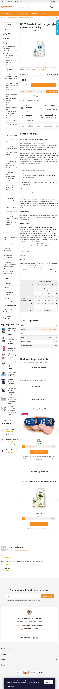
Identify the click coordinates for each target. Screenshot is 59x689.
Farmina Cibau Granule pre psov (12, 153)
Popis (23, 126)
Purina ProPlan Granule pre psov (12, 219)
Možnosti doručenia (53, 74)
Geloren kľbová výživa (10, 311)
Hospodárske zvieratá (9, 293)
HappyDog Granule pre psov (12, 182)
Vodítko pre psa (8, 273)
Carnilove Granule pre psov (11, 125)
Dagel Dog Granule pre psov (12, 132)
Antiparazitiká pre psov (9, 46)
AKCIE (7, 29)
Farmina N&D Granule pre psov (11, 162)
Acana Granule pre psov (12, 81)
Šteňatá (8, 65)
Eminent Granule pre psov (11, 140)
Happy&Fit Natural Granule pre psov (10, 177)
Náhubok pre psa (8, 253)
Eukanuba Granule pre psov (11, 149)
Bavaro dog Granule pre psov (12, 86)
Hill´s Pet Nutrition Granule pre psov (10, 186)
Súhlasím (48, 682)
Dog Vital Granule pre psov (11, 136)
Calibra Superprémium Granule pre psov (11, 117)
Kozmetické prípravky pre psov (10, 245)
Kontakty (3, 1)
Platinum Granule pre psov (11, 208)
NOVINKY (8, 25)
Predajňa (10, 1)
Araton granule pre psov (12, 83)
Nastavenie (10, 686)
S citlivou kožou (10, 71)
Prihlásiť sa (47, 596)
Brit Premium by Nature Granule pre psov (11, 104)
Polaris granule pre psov (12, 211)
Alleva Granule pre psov (12, 78)
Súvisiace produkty (48, 126)
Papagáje (8, 288)
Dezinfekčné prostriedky (9, 300)
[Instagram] (37, 637)
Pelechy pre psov (8, 257)
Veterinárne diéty (10, 67)
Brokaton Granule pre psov (11, 108)
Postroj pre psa (8, 262)
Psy (6, 43)
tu (38, 682)
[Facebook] (33, 637)
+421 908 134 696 (51, 7)
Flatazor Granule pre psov (11, 173)
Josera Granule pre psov (12, 194)
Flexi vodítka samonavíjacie (10, 51)
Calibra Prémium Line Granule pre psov (11, 112)
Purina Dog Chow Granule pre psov (10, 215)
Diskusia (38, 126)
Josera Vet (8, 196)
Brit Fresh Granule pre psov (11, 99)
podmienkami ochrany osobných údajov (30, 600)
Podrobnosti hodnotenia (41, 31)
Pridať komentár (36, 386)
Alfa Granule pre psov (11, 76)
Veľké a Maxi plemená (11, 60)
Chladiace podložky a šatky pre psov (10, 238)
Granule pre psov (8, 53)
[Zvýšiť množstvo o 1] (29, 85)
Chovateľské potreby (9, 317)
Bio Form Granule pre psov (11, 91)
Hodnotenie (30, 126)
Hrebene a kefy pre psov (10, 235)
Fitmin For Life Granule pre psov (11, 169)
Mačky (7, 278)
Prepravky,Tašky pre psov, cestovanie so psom (10, 265)
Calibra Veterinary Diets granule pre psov (12, 121)
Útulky (16, 1)
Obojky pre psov (8, 255)
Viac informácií (42, 69)
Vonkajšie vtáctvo (10, 305)
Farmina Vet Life (10, 165)
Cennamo (8, 128)
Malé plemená (9, 55)
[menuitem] (8, 13)
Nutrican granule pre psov (11, 201)
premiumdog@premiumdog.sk (31, 625)
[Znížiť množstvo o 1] (24, 85)
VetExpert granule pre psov (11, 228)
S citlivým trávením (10, 74)
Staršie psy (8, 62)
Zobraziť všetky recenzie (22, 550)
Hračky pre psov (8, 233)
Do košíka (43, 85)
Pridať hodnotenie (39, 368)
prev (21, 429)
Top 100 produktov (11, 34)
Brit (37, 96)
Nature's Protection (10, 198)
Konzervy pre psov (8, 241)
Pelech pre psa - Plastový (10, 260)
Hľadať (40, 7)
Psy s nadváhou (10, 69)
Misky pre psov (7, 250)
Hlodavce (8, 283)
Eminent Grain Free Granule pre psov (11, 145)
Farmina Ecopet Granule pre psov (12, 158)
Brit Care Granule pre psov (11, 95)
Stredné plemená (10, 58)
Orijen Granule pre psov (12, 205)
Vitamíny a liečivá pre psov (10, 271)
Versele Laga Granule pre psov (11, 223)
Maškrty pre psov (8, 248)
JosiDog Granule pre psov (11, 190)
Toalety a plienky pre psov (10, 269)
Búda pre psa (7, 48)
